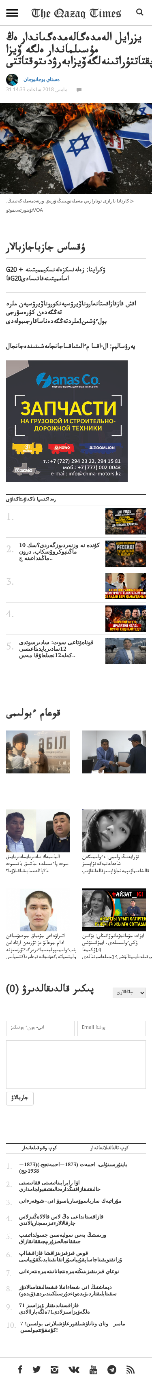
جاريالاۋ (19, 1099)
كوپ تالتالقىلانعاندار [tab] (109, 1149)
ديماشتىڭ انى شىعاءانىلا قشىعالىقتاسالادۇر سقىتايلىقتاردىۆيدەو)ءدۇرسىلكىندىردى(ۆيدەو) (68, 1290)
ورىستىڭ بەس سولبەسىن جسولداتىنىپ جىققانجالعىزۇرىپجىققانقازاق (62, 1237)
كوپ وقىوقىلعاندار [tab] (39, 1149)
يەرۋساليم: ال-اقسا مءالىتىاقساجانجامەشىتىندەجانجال (70, 347)
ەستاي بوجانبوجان (42, 79)
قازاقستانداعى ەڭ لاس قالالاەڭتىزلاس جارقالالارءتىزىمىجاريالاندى (61, 1219)
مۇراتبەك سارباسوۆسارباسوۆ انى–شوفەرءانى (70, 1200)
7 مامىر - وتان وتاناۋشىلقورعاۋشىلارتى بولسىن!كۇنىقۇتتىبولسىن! (72, 1326)
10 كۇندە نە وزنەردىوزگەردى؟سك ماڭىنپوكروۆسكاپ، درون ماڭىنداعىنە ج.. (59, 551)
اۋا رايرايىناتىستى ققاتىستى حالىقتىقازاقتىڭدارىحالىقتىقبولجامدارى (60, 1185)
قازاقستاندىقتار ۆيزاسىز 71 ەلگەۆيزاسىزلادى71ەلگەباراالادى (54, 1308)
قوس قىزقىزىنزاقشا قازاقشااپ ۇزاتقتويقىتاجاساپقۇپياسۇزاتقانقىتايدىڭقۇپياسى (70, 1256)
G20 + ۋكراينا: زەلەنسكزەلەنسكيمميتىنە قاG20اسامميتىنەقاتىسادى (55, 275)
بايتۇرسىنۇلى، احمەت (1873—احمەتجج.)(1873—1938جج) (73, 1167)
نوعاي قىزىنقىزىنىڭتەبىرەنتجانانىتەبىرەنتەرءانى (69, 1271)
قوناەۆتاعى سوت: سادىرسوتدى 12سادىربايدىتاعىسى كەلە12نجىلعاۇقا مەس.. (56, 648)
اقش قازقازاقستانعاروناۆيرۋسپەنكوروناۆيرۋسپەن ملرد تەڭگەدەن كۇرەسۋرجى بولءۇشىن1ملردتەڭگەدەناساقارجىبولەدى (71, 313)
